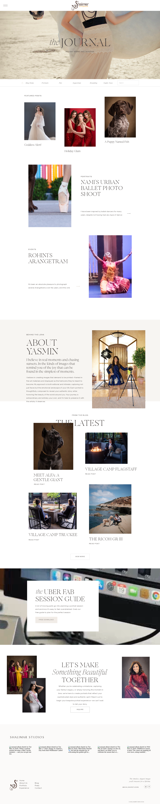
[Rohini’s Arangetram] (110, 266)
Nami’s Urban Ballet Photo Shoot (102, 188)
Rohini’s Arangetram (48, 258)
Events (32, 249)
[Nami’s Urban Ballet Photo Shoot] (49, 196)
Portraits (86, 177)
